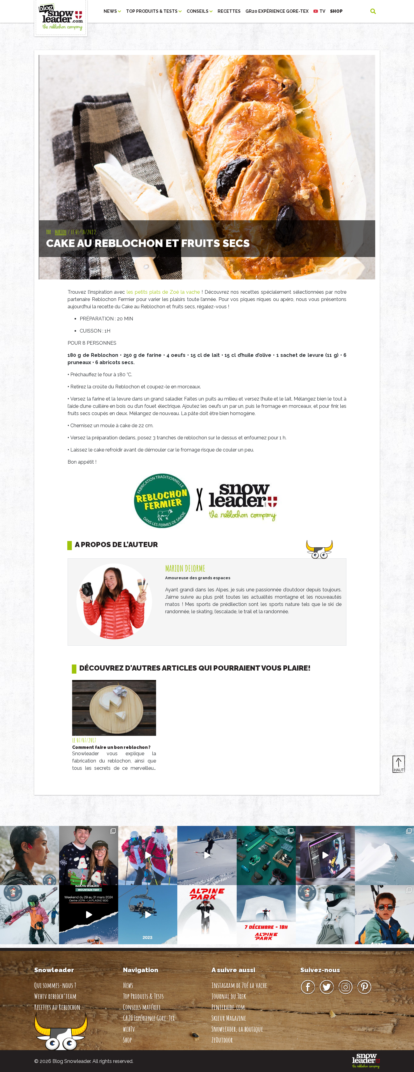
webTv (129, 1028)
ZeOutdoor (222, 1039)
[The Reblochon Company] (60, 11)
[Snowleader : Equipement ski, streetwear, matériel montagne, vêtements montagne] (366, 1061)
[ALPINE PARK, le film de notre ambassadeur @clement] (206, 914)
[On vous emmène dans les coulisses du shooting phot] (325, 855)
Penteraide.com (228, 1007)
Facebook (308, 987)
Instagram (345, 987)
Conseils (198, 11)
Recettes (229, 11)
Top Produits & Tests (152, 11)
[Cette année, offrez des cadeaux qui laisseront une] (266, 855)
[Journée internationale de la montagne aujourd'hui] (384, 855)
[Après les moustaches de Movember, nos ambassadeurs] (88, 855)
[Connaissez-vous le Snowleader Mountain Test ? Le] (88, 914)
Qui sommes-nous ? (55, 985)
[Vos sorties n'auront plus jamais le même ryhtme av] (29, 855)
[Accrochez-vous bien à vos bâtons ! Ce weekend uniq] (147, 914)
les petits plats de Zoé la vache (163, 292)
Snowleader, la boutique (237, 1028)
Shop (336, 11)
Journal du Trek (229, 996)
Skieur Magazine (229, 1018)
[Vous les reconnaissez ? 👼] (384, 914)
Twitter (326, 987)
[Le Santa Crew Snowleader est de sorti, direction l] (147, 855)
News (111, 11)
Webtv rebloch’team (55, 996)
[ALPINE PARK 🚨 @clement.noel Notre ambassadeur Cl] (266, 914)
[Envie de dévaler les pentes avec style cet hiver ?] (325, 914)
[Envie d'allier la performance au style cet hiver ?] (29, 914)
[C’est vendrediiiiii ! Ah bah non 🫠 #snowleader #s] (206, 855)
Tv (322, 11)
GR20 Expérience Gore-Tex (277, 11)
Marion (60, 232)
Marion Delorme (185, 568)
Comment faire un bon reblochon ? (111, 747)
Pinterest (364, 987)
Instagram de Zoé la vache (239, 985)
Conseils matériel (142, 1007)
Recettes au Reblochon (57, 1007)
